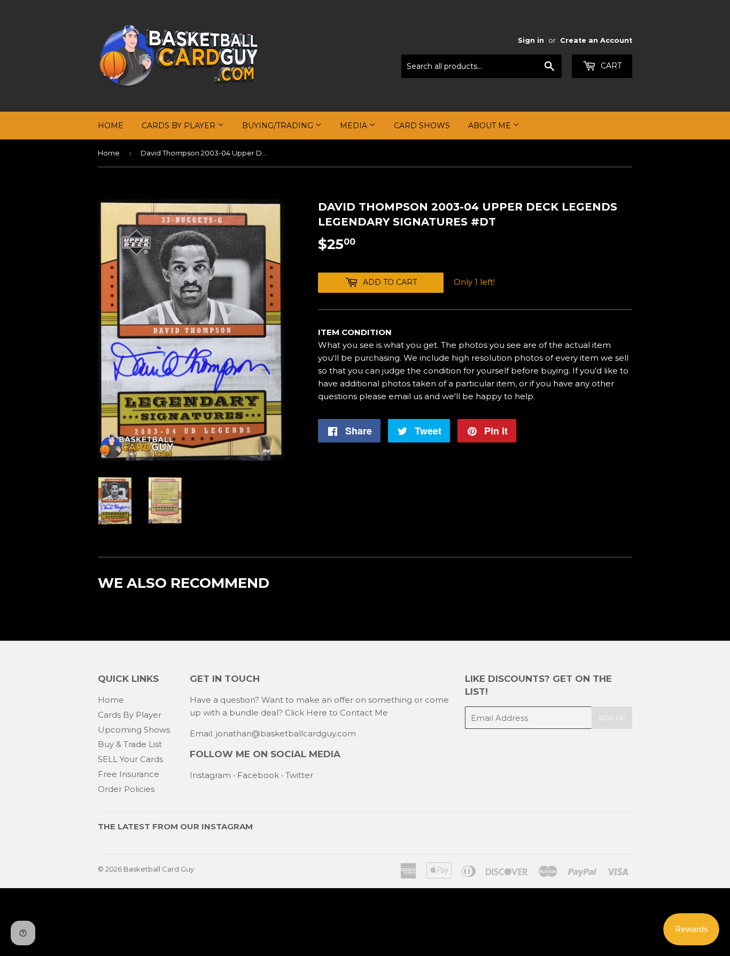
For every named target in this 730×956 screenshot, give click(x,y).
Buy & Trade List (130, 744)
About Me (490, 125)
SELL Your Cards (130, 759)
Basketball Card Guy (158, 869)
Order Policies (126, 789)
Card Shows (422, 125)
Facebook (258, 775)
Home (110, 125)
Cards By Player (180, 125)
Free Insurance (128, 774)
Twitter (299, 775)
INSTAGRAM (227, 826)
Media (354, 125)
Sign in (531, 40)
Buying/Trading (278, 125)
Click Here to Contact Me (336, 713)
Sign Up (612, 718)
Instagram (210, 775)
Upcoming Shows (134, 730)
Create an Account (596, 40)
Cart (610, 66)
